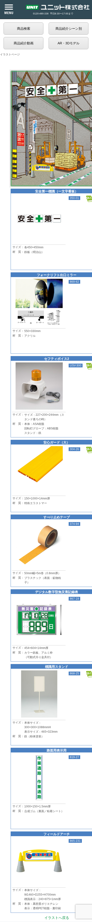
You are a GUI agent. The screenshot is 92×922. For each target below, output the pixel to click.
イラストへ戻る (56, 918)
